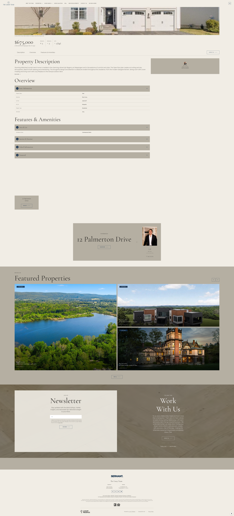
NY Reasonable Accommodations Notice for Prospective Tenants (110, 496)
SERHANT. (129, 495)
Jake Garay (150, 251)
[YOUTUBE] (121, 491)
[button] (213, 52)
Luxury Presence (132, 511)
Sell (65, 3)
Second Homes (92, 3)
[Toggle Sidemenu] (230, 3)
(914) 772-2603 (185, 66)
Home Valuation (58, 3)
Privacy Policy (60, 422)
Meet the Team (30, 3)
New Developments (74, 3)
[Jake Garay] (149, 236)
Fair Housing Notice (106, 495)
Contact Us (84, 3)
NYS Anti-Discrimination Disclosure (129, 496)
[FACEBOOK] (112, 491)
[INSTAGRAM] (115, 491)
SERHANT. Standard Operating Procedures (119, 495)
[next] (217, 280)
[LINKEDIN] (118, 491)
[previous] (213, 280)
